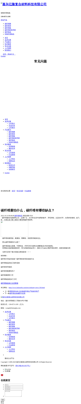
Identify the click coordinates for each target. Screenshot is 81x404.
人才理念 (12, 159)
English (3, 56)
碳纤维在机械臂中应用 (17, 293)
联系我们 (8, 50)
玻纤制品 (8, 32)
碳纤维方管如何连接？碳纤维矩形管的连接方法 (17, 259)
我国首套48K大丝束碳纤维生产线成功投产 (24, 291)
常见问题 (8, 46)
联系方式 (12, 165)
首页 (6, 38)
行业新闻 (12, 155)
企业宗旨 (12, 125)
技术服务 (8, 44)
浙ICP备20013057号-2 (22, 366)
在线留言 (12, 169)
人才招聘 (8, 48)
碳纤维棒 (8, 23)
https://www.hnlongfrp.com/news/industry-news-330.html (27, 287)
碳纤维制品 (18, 216)
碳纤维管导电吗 (6, 267)
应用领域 (12, 146)
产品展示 (8, 42)
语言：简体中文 (9, 54)
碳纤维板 (8, 28)
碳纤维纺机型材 (10, 30)
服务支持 (12, 148)
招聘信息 (12, 161)
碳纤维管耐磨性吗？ (8, 271)
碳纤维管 (8, 26)
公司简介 (12, 123)
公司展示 (12, 127)
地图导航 (12, 167)
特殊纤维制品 (9, 34)
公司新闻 (12, 152)
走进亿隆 (8, 40)
